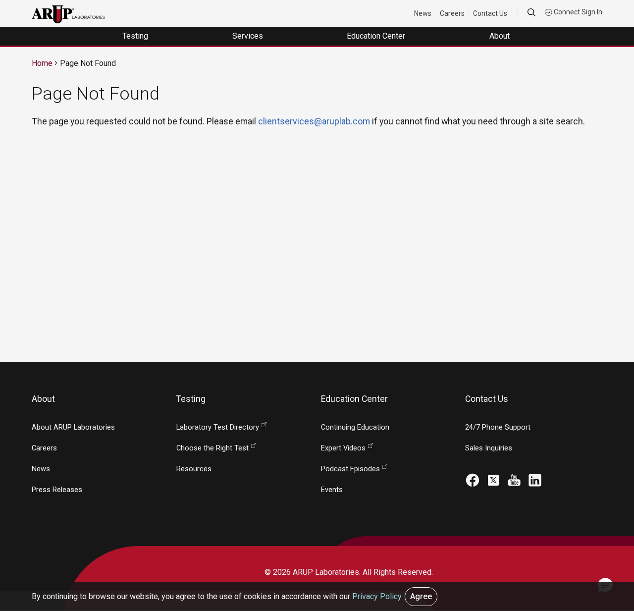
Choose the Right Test (212, 448)
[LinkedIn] (535, 479)
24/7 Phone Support (497, 427)
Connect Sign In (577, 12)
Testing (136, 36)
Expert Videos (343, 448)
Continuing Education (355, 427)
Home (42, 63)
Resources (193, 469)
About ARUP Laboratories (73, 427)
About (500, 36)
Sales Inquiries (488, 448)
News (422, 13)
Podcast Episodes (350, 469)
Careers (452, 13)
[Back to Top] (605, 548)
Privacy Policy (376, 596)
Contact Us (490, 13)
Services (248, 36)
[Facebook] (472, 479)
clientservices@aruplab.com (314, 121)
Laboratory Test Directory (217, 427)
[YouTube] (514, 479)
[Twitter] (493, 479)
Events (332, 490)
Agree (421, 596)
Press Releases (57, 490)
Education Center (377, 36)
